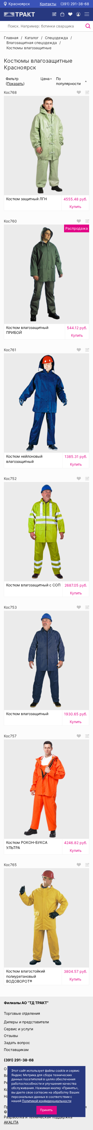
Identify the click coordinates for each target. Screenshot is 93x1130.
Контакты (48, 4)
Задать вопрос (17, 1042)
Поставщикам (16, 1049)
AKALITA (11, 1122)
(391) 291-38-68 (74, 4)
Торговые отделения (22, 1013)
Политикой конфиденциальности (46, 1101)
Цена (45, 78)
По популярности (68, 81)
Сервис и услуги (18, 1029)
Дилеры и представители (26, 1022)
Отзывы (11, 1035)
